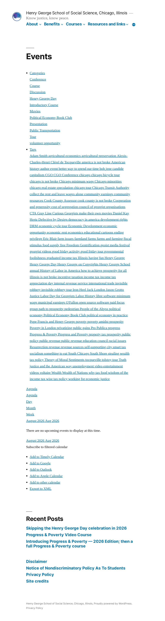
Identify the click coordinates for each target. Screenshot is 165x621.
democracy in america (84, 219)
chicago (85, 175)
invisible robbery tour (57, 289)
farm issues (66, 238)
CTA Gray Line (41, 213)
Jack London (96, 289)
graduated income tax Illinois (68, 258)
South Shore (99, 353)
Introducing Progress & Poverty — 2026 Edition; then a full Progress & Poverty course (79, 544)
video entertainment (109, 366)
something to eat (56, 353)
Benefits (52, 24)
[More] (134, 25)
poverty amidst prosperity (105, 321)
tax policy (37, 360)
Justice (35, 296)
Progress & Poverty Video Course (59, 534)
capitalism (37, 175)
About (32, 24)
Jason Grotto (115, 289)
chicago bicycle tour (105, 175)
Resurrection (39, 347)
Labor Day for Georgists (58, 296)
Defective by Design (53, 219)
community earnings (99, 194)
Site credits (37, 581)
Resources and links (106, 24)
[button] (47, 447)
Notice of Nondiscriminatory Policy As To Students (75, 568)
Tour (33, 137)
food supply (51, 245)
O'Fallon (72, 302)
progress (114, 328)
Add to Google (40, 463)
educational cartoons (99, 232)
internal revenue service (71, 283)
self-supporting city (98, 347)
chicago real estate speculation (52, 187)
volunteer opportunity (45, 143)
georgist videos (41, 251)
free (63, 245)
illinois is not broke (44, 277)
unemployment (84, 366)
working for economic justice (89, 379)
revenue (55, 347)
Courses (74, 24)
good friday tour (92, 251)
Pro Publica (99, 328)
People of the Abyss (94, 309)
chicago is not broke (44, 181)
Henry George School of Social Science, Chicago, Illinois (76, 12)
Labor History (86, 296)
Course (35, 86)
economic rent (57, 232)
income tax (92, 277)
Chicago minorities (108, 181)
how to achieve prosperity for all (104, 270)
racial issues (117, 341)
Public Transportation (45, 130)
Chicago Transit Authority (110, 187)
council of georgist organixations (102, 207)
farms (92, 238)
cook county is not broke (95, 200)
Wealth (56, 372)
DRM (34, 226)
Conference (38, 79)
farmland (81, 238)
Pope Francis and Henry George (53, 321)
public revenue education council (85, 341)
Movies (35, 111)
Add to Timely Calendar (47, 457)
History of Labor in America (60, 270)
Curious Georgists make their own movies (82, 213)
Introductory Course (44, 105)
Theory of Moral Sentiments (64, 360)
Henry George (115, 258)
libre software (106, 296)
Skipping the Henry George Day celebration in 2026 (76, 528)
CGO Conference (66, 175)
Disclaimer (36, 561)
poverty (81, 321)
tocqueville (93, 360)
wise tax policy (57, 379)
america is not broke (96, 162)
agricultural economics (65, 156)
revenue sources (72, 347)
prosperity (114, 334)
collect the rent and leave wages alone (57, 194)
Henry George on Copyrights (78, 264)
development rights (114, 219)
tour (115, 360)
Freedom (73, 245)
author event (49, 168)
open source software (94, 302)
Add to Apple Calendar (46, 476)
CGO (49, 175)
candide (118, 168)
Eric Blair (50, 238)
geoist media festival (115, 245)
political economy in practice (107, 315)
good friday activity (66, 251)
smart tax (119, 347)
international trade (102, 283)
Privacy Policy (40, 574)
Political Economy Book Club (51, 117)
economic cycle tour (53, 226)
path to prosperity (51, 309)
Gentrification (90, 245)
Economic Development (85, 226)
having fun (97, 258)
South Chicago (79, 353)
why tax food (98, 372)
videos (35, 372)
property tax (98, 334)
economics (76, 232)
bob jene (106, 168)
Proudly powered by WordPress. (113, 603)
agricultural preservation (99, 156)
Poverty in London (43, 328)
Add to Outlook (41, 469)
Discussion (37, 92)
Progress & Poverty (44, 334)
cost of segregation (65, 207)
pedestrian (72, 309)
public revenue (50, 341)
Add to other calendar (45, 482)
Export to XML (40, 488)
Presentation (38, 124)
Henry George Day (43, 98)
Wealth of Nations (75, 372)
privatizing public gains (74, 328)
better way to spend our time (79, 168)
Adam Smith (39, 156)
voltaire (45, 372)
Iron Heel (80, 289)
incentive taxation (71, 277)
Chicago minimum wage (77, 181)
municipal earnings (52, 302)
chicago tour (83, 187)
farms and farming (110, 238)
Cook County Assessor (61, 200)
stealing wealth (118, 353)
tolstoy (107, 360)
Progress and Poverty (73, 334)
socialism (37, 353)
